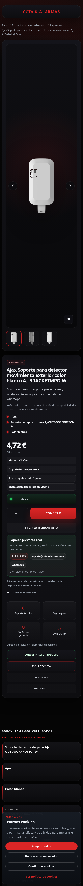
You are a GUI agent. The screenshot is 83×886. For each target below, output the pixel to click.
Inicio (5, 25)
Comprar (53, 513)
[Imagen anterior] (12, 185)
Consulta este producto (41, 654)
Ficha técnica (41, 666)
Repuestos (56, 25)
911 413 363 (19, 556)
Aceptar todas (41, 846)
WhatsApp (18, 564)
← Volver (41, 677)
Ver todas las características (23, 737)
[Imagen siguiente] (70, 185)
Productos (17, 25)
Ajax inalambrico (36, 25)
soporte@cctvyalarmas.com (48, 556)
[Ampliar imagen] (68, 319)
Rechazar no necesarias (41, 856)
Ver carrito (41, 688)
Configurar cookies (41, 866)
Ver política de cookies (41, 876)
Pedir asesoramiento (41, 528)
